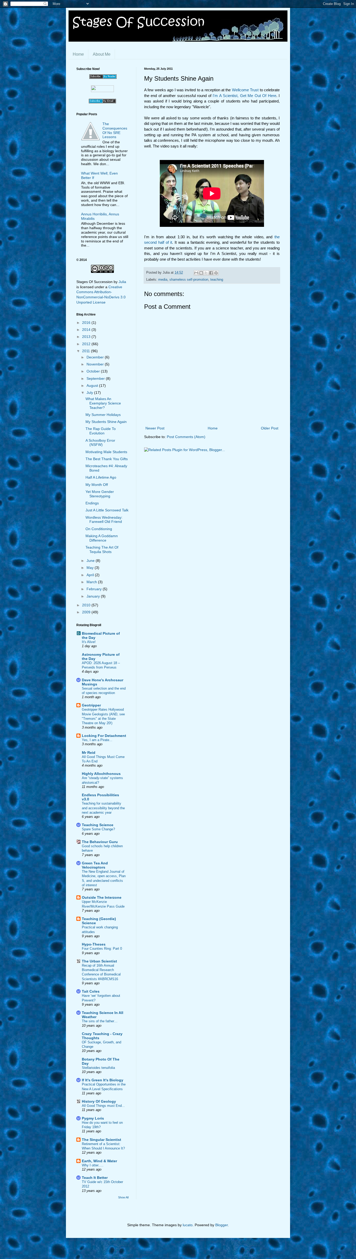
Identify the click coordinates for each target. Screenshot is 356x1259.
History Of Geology (99, 1101)
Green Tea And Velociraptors (95, 865)
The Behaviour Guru (100, 842)
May (91, 568)
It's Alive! (89, 642)
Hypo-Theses (94, 944)
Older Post (269, 428)
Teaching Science (97, 825)
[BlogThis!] (201, 272)
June (91, 560)
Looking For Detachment (104, 736)
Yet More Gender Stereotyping (99, 494)
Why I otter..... (92, 1165)
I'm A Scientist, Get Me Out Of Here (244, 95)
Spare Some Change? (98, 829)
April (91, 575)
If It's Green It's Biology (102, 1080)
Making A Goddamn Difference (101, 538)
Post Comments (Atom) (186, 437)
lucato (188, 1225)
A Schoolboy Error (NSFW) (100, 442)
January (94, 596)
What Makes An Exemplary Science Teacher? (103, 403)
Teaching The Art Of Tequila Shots (101, 549)
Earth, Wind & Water (99, 1161)
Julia (122, 282)
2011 (86, 351)
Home (78, 54)
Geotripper (91, 705)
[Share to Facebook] (211, 272)
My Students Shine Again (106, 422)
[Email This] (196, 272)
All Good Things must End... (103, 1106)
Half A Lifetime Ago (100, 477)
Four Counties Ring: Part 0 (102, 948)
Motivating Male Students (106, 452)
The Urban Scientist (99, 961)
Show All (123, 1197)
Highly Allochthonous (101, 774)
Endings (92, 503)
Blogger (221, 1225)
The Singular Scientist (101, 1140)
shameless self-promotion (188, 279)
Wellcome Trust (245, 90)
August (93, 385)
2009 (86, 612)
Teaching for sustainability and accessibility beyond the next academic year (103, 807)
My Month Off (96, 485)
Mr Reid (88, 752)
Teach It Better (95, 1178)
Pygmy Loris (93, 1118)
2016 (86, 322)
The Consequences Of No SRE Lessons (114, 130)
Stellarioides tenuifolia (98, 1068)
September (96, 378)
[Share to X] (206, 272)
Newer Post (154, 428)
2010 (86, 605)
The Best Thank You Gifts (106, 459)
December (96, 357)
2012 (86, 344)
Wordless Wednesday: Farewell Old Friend (103, 519)
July (90, 392)
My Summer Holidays (103, 415)
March (92, 582)
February (95, 589)
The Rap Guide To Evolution (100, 431)
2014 (86, 329)
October (94, 371)
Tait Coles (91, 991)
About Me (102, 54)
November (96, 364)
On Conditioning (98, 529)
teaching (216, 279)
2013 (86, 337)
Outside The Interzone (101, 897)
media (162, 279)
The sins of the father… (100, 1021)
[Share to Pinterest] (216, 272)
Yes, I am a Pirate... (97, 740)
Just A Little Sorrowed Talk (106, 510)
